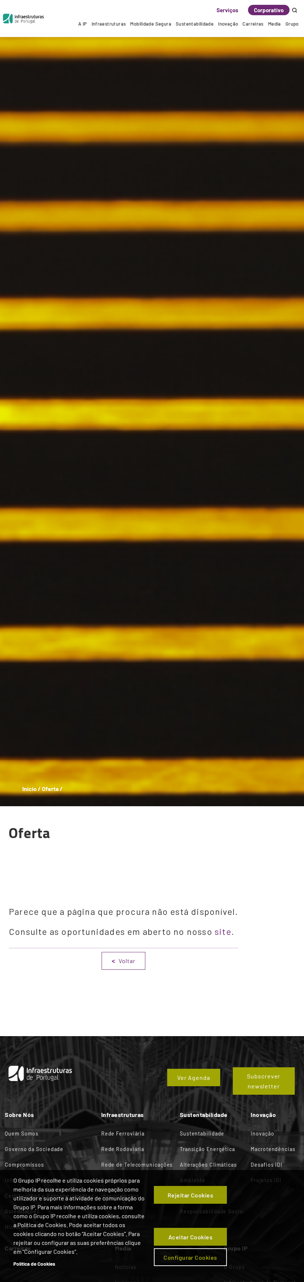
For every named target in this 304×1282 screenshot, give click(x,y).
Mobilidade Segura (150, 24)
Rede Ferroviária (123, 1133)
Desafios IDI (266, 1164)
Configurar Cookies (190, 1257)
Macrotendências (273, 1149)
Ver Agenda (193, 1077)
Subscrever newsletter (263, 1081)
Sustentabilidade (195, 24)
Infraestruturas (109, 24)
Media (274, 24)
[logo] (23, 18)
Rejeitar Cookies (191, 1195)
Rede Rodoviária (123, 1149)
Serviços (227, 10)
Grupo (292, 24)
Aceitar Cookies (190, 1236)
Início (29, 788)
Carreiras (253, 24)
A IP (82, 24)
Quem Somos (22, 1133)
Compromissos (24, 1164)
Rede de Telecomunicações (137, 1164)
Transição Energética (207, 1149)
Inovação (228, 24)
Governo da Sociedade (34, 1149)
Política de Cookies (34, 1263)
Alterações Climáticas (208, 1164)
